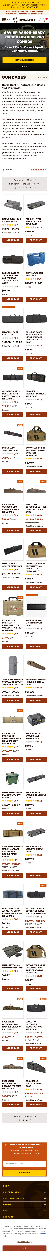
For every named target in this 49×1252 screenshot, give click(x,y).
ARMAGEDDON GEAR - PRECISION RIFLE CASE (36, 682)
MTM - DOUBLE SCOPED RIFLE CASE (12, 565)
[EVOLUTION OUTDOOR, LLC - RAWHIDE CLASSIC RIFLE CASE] (13, 1008)
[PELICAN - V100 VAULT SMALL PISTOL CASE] (36, 719)
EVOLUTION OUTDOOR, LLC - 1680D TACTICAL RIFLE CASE (34, 1025)
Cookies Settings (24, 1242)
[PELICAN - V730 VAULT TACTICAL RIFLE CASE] (36, 205)
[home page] (24, 20)
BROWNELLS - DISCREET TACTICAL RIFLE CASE (36, 393)
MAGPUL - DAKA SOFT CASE (10, 333)
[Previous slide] (3, 47)
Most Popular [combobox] (37, 169)
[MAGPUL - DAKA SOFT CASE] (13, 318)
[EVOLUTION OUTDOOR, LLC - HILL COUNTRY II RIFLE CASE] (36, 490)
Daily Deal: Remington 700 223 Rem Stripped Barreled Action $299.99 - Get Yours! (24, 12)
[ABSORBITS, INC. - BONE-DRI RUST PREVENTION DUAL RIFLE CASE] (13, 377)
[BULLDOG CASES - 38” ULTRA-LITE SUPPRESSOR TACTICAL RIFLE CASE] (13, 259)
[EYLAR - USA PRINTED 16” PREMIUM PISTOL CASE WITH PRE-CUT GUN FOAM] (13, 606)
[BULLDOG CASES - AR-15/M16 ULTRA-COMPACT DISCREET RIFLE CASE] (13, 894)
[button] (4, 20)
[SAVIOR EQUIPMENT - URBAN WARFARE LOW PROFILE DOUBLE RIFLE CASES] (13, 832)
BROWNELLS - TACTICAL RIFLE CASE (34, 1083)
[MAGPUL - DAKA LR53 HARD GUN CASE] (36, 606)
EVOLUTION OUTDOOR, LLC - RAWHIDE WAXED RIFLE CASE (10, 508)
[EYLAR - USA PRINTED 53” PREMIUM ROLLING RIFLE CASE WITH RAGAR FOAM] (13, 719)
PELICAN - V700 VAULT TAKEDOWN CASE (34, 849)
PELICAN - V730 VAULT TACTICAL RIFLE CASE (34, 221)
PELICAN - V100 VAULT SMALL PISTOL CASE (33, 736)
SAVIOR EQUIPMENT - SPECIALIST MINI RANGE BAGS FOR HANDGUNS (36, 969)
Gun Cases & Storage (12, 101)
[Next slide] (45, 47)
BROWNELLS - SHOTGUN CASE (10, 449)
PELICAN (25, 146)
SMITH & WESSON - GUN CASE (35, 274)
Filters (9, 169)
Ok (24, 1248)
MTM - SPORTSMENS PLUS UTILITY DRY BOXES (12, 795)
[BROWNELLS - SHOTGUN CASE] (13, 434)
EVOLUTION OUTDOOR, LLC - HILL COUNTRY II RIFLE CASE (36, 508)
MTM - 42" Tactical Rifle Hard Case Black (12, 966)
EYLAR (13, 146)
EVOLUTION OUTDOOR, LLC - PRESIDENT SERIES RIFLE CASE (11, 1085)
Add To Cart (13, 240)
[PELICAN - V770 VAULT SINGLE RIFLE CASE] (36, 778)
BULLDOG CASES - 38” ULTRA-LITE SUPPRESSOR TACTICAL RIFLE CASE (11, 278)
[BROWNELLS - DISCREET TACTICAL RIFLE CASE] (36, 377)
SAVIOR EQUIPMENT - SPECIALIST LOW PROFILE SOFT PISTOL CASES (36, 567)
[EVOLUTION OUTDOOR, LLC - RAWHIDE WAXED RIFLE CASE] (13, 490)
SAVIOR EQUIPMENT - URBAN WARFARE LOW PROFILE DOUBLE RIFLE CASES (12, 851)
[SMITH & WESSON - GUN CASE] (36, 259)
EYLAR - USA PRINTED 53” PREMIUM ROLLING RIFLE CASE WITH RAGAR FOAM (11, 738)
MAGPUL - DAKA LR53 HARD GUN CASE (34, 623)
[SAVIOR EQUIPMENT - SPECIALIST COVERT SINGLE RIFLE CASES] (13, 665)
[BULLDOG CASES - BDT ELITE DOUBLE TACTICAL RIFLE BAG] (36, 894)
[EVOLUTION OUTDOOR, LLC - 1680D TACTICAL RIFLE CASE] (36, 1008)
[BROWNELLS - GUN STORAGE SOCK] (13, 205)
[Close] (46, 1222)
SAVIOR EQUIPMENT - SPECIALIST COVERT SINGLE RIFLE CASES (12, 682)
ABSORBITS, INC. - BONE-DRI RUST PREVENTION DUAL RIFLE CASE (11, 395)
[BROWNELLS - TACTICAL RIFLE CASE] (36, 1067)
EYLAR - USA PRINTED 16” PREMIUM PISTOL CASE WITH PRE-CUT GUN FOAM (12, 625)
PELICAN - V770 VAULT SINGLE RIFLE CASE (36, 795)
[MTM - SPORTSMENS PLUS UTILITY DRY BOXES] (13, 778)
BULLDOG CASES (34, 143)
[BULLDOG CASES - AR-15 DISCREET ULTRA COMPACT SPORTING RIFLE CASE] (36, 318)
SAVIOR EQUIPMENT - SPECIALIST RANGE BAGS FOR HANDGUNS (36, 452)
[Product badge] (8, 306)
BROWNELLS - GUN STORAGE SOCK (11, 220)
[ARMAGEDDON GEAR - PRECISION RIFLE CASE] (36, 665)
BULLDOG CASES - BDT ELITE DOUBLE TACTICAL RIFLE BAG (36, 911)
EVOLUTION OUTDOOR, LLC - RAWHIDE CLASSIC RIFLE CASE (11, 1025)
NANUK (5, 146)
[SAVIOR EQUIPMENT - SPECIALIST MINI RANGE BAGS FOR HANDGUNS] (36, 951)
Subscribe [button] (24, 1172)
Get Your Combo (24, 60)
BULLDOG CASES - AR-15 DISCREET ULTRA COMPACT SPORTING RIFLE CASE (35, 337)
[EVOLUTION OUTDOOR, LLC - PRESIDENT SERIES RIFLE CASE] (13, 1067)
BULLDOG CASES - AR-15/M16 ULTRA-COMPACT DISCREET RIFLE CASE (12, 912)
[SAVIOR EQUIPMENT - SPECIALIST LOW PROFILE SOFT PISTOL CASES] (36, 550)
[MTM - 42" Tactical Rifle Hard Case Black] (13, 951)
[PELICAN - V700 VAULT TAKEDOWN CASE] (36, 832)
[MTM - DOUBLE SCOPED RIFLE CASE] (13, 550)
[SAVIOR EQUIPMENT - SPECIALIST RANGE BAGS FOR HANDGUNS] (36, 434)
